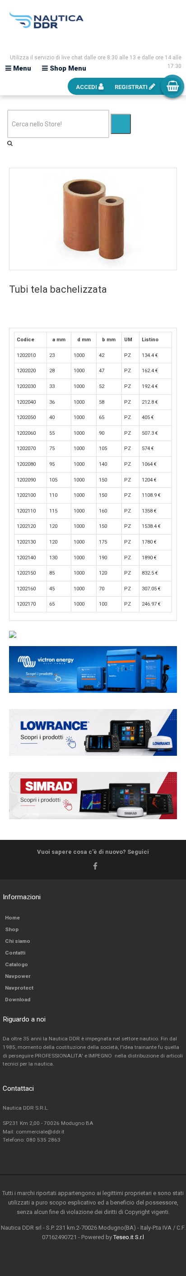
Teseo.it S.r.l (128, 1237)
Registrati (132, 87)
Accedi (87, 87)
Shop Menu (67, 68)
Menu (21, 68)
